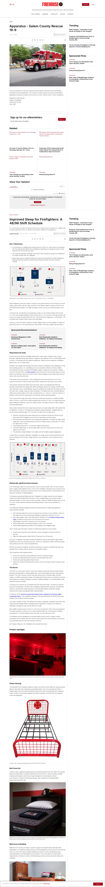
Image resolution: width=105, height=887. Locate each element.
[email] (42, 40)
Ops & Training (35, 14)
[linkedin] (35, 40)
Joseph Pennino (14, 233)
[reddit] (40, 40)
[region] (38, 190)
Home (11, 21)
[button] (11, 4)
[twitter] (37, 40)
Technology (54, 14)
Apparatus (70, 14)
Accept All (98, 884)
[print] (65, 40)
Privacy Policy (46, 883)
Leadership (45, 14)
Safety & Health (14, 214)
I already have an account (37, 205)
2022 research (31, 372)
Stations (62, 14)
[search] (13, 4)
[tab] (14, 186)
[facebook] (32, 40)
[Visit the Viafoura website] (62, 193)
